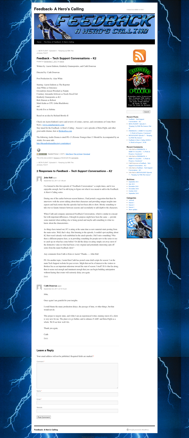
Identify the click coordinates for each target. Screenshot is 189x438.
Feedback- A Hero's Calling (59, 8)
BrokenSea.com (65, 131)
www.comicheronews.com (53, 124)
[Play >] (39, 150)
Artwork (131, 200)
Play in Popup (78, 154)
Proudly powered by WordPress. (139, 430)
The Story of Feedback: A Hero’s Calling (59, 42)
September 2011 (134, 182)
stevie (62, 61)
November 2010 (134, 189)
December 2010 (133, 186)
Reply (46, 276)
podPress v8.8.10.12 (101, 437)
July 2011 (132, 184)
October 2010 (133, 191)
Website (39, 407)
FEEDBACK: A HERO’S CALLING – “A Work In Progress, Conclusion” (139, 151)
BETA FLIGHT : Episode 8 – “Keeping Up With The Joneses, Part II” (140, 126)
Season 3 (57, 158)
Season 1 (131, 202)
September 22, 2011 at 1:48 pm (55, 180)
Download (87, 154)
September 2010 (134, 193)
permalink (74, 158)
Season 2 (131, 205)
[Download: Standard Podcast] (42, 154)
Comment (40, 361)
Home (39, 42)
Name (39, 391)
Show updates (133, 209)
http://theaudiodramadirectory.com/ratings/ (54, 143)
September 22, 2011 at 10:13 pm (55, 289)
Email (39, 399)
